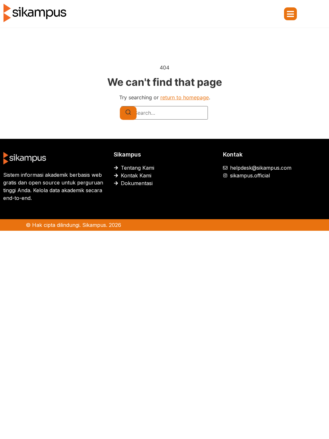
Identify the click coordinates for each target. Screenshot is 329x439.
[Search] (128, 113)
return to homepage (184, 97)
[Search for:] (164, 113)
